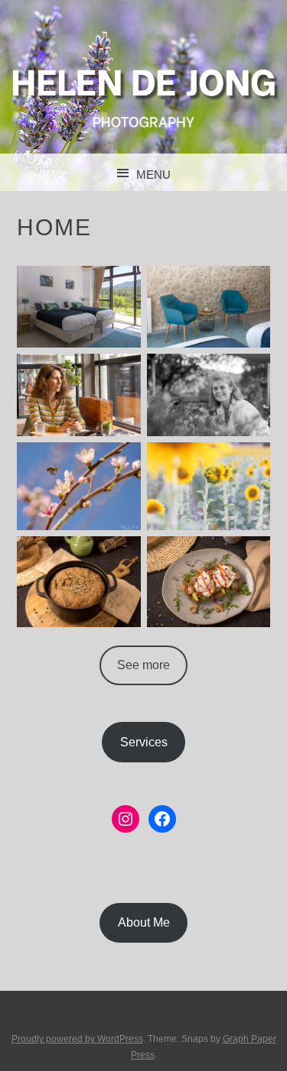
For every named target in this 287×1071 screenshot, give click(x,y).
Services (144, 742)
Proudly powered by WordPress (77, 1039)
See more (143, 664)
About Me (144, 922)
